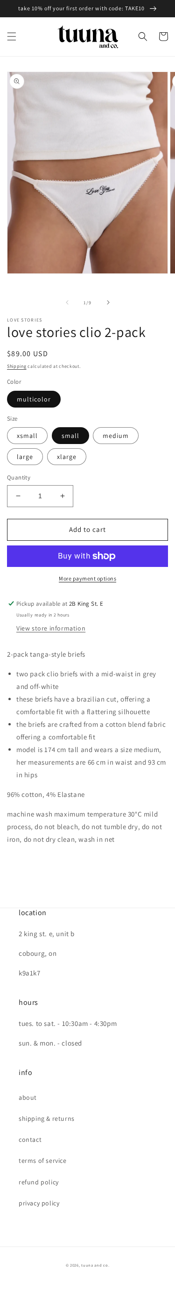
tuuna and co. (95, 1265)
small (70, 435)
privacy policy (39, 1203)
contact (30, 1139)
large (25, 456)
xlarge (67, 456)
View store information (50, 628)
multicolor (34, 399)
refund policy (39, 1182)
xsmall (27, 435)
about (28, 1097)
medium (116, 435)
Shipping (17, 366)
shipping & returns (47, 1118)
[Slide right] (108, 302)
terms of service (43, 1160)
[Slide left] (67, 302)
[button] (11, 36)
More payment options (87, 578)
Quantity (18, 477)
